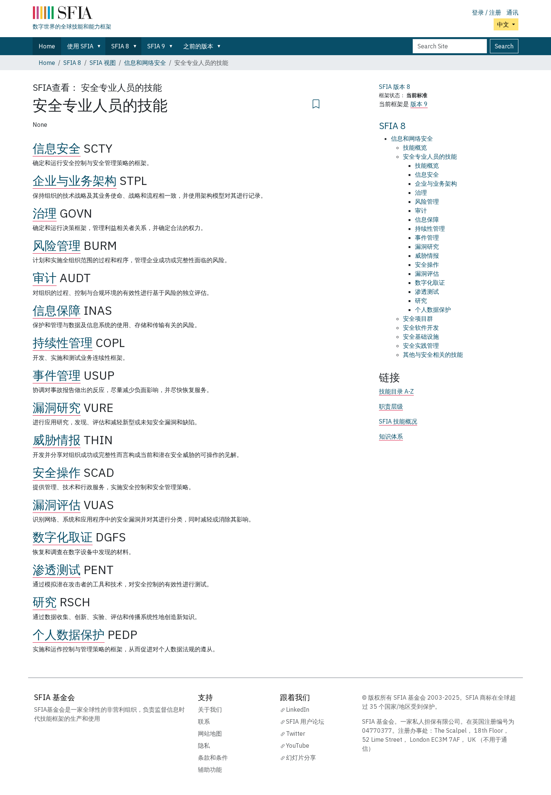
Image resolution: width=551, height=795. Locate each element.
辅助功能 (210, 769)
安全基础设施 (421, 336)
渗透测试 (57, 569)
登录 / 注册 (486, 12)
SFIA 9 (156, 46)
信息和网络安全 (145, 62)
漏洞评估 (57, 504)
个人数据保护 (69, 634)
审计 (45, 278)
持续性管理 (63, 342)
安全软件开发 (421, 327)
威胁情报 (57, 440)
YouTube (297, 745)
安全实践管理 (421, 345)
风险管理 (57, 245)
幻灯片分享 (301, 757)
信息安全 (57, 148)
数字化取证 (63, 537)
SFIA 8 (120, 46)
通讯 (512, 12)
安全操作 (57, 472)
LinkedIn (297, 709)
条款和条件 (213, 757)
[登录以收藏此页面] (315, 103)
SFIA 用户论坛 (305, 721)
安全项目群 (418, 318)
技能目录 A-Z (396, 391)
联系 (204, 721)
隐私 (204, 745)
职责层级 (391, 406)
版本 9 (419, 104)
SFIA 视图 (103, 62)
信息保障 (57, 310)
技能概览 (415, 147)
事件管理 (57, 375)
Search (504, 46)
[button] (100, 46)
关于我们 (210, 709)
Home (47, 46)
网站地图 (210, 733)
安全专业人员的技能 (430, 156)
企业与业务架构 (75, 180)
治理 (45, 213)
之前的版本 (198, 46)
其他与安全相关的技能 (433, 354)
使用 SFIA (80, 46)
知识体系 (391, 436)
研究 (45, 602)
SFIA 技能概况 (398, 421)
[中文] (72, 14)
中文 (504, 24)
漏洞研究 (57, 407)
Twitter (295, 733)
